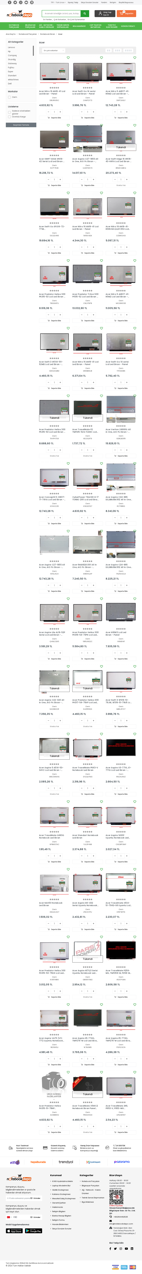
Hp (9, 51)
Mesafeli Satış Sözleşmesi (63, 1198)
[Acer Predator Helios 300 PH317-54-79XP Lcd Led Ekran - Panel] (87, 679)
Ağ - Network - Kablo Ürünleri (91, 1192)
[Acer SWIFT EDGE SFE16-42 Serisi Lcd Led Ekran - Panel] (54, 138)
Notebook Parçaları (90, 1181)
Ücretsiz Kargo (19, 116)
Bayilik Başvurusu (126, 2)
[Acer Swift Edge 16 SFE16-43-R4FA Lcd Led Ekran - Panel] (121, 138)
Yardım (104, 2)
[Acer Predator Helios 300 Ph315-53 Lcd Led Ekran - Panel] (54, 274)
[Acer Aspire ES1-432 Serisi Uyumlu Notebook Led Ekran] (87, 882)
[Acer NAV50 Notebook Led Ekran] (54, 882)
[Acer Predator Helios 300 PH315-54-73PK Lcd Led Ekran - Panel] (87, 612)
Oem (14, 97)
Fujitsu (11, 67)
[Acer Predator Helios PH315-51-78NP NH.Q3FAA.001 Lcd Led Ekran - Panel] (54, 1085)
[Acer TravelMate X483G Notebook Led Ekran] (54, 815)
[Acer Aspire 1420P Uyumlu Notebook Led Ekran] (121, 815)
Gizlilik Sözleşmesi (60, 1190)
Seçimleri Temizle (21, 125)
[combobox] (9, 1217)
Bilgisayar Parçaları (90, 1185)
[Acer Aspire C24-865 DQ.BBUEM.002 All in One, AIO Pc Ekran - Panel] (121, 477)
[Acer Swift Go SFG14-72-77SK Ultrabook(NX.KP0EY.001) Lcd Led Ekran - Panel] (54, 206)
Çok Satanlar (60, 19)
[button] (126, 13)
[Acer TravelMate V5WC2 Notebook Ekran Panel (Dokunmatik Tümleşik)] (87, 1085)
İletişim (113, 2)
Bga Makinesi (88, 1202)
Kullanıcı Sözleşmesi (61, 1194)
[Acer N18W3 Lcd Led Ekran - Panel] (121, 612)
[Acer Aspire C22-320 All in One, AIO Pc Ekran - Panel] (54, 679)
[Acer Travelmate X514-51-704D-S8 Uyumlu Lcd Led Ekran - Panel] (121, 882)
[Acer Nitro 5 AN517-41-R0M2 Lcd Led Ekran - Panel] (121, 71)
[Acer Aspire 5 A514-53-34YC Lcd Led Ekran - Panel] (54, 747)
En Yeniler (47, 19)
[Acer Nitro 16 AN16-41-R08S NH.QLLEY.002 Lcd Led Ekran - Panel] (121, 206)
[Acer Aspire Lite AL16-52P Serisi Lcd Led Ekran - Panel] (54, 612)
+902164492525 (120, 1217)
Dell (10, 83)
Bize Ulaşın (115, 1175)
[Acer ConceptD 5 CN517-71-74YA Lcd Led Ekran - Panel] (54, 477)
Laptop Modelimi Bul (61, 1185)
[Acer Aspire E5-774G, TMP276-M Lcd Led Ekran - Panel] (87, 1018)
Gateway (12, 63)
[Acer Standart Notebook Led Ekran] (87, 815)
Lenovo (11, 47)
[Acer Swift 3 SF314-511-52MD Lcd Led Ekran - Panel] (54, 341)
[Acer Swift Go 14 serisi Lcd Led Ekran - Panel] (87, 71)
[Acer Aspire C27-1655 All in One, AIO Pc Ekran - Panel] (87, 138)
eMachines (13, 79)
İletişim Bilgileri (58, 1211)
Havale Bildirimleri (60, 1224)
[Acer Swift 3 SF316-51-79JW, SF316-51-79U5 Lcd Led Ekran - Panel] (121, 679)
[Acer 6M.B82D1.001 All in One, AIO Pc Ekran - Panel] (87, 544)
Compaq (12, 55)
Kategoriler (86, 1175)
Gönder (36, 1198)
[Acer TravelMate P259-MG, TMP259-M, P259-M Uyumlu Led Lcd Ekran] (121, 950)
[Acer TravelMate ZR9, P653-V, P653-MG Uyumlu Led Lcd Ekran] (121, 1085)
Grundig (12, 59)
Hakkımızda (57, 1207)
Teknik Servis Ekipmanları (93, 1197)
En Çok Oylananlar (76, 19)
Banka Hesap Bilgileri (61, 1215)
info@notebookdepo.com (121, 1223)
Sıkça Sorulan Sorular (89, 2)
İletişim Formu (58, 1220)
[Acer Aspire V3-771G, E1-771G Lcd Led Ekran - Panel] (121, 747)
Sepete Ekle (56, 118)
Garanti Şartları (59, 1203)
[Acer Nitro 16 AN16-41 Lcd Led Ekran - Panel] (54, 71)
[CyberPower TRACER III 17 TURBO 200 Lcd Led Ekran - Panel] (87, 477)
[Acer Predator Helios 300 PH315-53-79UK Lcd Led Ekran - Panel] (54, 950)
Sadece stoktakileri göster (21, 112)
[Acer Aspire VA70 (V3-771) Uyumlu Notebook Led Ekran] (54, 1018)
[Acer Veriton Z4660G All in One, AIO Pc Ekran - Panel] (121, 409)
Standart (12, 75)
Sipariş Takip (73, 2)
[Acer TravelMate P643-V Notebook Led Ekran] (87, 747)
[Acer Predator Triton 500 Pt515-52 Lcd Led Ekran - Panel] (87, 274)
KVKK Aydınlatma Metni (62, 1181)
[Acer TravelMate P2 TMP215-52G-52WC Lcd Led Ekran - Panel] (87, 409)
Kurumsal (56, 1175)
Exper (10, 71)
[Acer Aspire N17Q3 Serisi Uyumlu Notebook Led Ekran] (87, 950)
